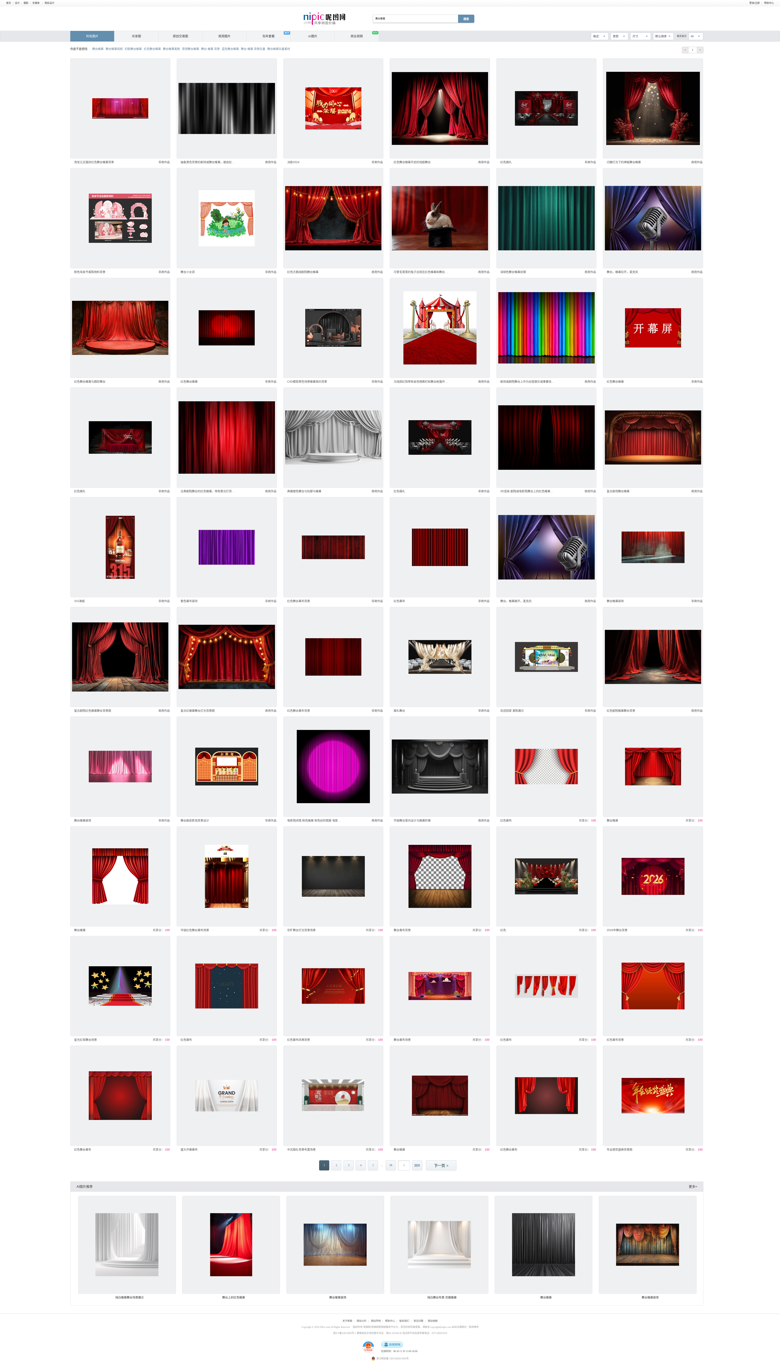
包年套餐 (268, 36)
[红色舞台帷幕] (227, 328)
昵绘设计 (49, 3)
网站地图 (433, 1321)
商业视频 (364, 35)
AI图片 (312, 36)
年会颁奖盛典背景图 (619, 1149)
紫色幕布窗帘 (189, 601)
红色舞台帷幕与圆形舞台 (89, 381)
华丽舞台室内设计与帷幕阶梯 (412, 820)
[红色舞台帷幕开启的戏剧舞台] (440, 108)
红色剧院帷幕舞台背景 (621, 710)
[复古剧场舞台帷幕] (653, 437)
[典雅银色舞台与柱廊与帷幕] (333, 437)
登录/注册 (754, 3)
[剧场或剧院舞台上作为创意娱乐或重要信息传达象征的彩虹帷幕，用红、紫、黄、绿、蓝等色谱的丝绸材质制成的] (546, 328)
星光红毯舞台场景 (85, 1039)
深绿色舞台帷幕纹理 (513, 272)
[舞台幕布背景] (440, 876)
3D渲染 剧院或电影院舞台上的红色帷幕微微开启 (527, 491)
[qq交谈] (392, 1344)
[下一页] (441, 1165)
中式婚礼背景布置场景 (301, 1149)
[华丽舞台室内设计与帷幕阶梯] (440, 767)
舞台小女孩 (188, 272)
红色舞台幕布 (82, 1149)
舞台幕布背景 (402, 930)
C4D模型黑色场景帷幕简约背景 (307, 381)
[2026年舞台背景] (653, 876)
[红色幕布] (440, 547)
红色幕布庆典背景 (298, 1039)
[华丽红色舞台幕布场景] (227, 876)
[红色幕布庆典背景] (333, 986)
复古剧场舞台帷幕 (618, 491)
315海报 (79, 601)
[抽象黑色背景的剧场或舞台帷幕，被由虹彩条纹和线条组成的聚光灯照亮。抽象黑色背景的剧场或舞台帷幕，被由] (227, 108)
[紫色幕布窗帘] (227, 547)
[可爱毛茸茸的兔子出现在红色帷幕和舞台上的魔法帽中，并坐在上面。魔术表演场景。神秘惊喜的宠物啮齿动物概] (440, 218)
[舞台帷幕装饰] (653, 547)
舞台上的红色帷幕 (233, 1297)
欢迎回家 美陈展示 (512, 710)
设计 (17, 3)
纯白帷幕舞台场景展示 (129, 1297)
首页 (8, 3)
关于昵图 (347, 1321)
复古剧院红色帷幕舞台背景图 (92, 710)
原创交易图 (180, 36)
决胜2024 (293, 162)
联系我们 (404, 1321)
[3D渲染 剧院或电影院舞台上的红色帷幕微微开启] (546, 437)
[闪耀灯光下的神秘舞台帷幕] (653, 108)
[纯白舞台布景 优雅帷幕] (439, 1245)
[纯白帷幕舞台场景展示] (127, 1245)
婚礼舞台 (399, 710)
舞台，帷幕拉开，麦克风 (622, 272)
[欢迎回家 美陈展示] (546, 657)
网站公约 (361, 1321)
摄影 (26, 3)
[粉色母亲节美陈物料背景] (120, 218)
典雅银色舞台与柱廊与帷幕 (304, 491)
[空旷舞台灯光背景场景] (333, 876)
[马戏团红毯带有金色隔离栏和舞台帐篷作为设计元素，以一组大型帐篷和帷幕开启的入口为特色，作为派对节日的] (440, 328)
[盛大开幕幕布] (227, 1096)
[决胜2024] (333, 108)
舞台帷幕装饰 (615, 601)
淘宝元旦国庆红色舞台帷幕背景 (94, 162)
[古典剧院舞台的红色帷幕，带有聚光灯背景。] (227, 437)
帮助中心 (769, 3)
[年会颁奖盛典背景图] (653, 1096)
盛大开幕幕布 (189, 1149)
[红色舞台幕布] (120, 1096)
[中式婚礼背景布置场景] (333, 1096)
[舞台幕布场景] (440, 986)
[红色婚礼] (546, 108)
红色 (503, 930)
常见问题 (418, 1321)
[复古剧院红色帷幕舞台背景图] (120, 657)
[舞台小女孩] (227, 218)
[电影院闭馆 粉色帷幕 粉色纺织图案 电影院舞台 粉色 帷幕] (333, 767)
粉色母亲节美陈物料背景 (89, 272)
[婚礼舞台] (440, 657)
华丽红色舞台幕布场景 (195, 930)
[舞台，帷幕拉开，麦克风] (653, 218)
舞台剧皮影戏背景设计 (195, 820)
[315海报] (120, 547)
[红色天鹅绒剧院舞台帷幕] (333, 218)
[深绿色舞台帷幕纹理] (546, 218)
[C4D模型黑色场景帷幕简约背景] (333, 328)
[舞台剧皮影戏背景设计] (227, 767)
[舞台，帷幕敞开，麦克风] (546, 547)
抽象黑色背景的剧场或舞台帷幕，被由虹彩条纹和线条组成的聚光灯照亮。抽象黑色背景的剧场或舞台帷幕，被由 (208, 162)
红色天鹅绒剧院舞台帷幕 (302, 272)
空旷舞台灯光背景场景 (301, 930)
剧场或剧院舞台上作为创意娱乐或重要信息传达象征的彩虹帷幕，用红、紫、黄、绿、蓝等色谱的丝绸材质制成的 (527, 381)
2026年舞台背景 (617, 930)
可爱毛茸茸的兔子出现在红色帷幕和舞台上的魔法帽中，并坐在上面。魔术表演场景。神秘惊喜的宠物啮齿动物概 (421, 272)
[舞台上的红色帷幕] (231, 1245)
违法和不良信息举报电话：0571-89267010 (424, 1333)
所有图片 (92, 36)
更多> (693, 1186)
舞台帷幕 (612, 820)
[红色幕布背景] (653, 986)
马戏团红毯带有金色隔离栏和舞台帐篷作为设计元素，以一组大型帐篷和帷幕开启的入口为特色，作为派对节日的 (421, 381)
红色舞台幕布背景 (298, 601)
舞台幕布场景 (402, 1039)
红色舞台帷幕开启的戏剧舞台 (412, 162)
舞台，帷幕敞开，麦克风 (516, 601)
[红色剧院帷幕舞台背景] (653, 657)
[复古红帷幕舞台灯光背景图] (227, 657)
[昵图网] (324, 18)
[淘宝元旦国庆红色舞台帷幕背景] (120, 108)
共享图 (136, 36)
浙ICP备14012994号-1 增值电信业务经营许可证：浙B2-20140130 (367, 1333)
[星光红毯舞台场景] (120, 986)
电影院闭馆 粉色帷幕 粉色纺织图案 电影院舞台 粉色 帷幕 (314, 820)
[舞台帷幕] (653, 767)
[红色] (546, 876)
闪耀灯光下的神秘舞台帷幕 (624, 162)
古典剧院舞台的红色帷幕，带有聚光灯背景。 (208, 491)
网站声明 (376, 1321)
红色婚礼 (506, 162)
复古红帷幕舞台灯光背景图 (198, 710)
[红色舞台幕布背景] (333, 547)
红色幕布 (399, 601)
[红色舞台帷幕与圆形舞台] (120, 328)
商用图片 (224, 36)
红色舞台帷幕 (189, 381)
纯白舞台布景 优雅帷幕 (442, 1297)
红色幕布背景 (615, 1039)
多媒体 (36, 3)
